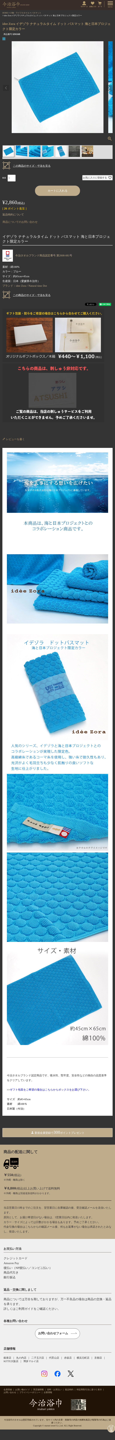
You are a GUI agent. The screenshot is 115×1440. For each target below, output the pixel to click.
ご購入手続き (111, 1429)
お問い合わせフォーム (53, 1333)
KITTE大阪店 (11, 1361)
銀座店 (7, 1357)
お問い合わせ (10, 1392)
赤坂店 (68, 1357)
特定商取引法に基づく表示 (89, 1389)
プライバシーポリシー (29, 1392)
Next (109, 88)
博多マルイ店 (31, 1361)
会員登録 (8, 1389)
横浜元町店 (83, 1357)
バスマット (36, 13)
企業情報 (48, 1392)
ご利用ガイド (25, 1308)
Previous (6, 88)
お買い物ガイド (22, 1389)
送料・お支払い (54, 1389)
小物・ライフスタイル (19, 13)
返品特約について (13, 214)
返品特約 (69, 1389)
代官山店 (54, 1357)
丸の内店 (21, 1357)
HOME (5, 13)
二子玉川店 (37, 1357)
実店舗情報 (38, 1389)
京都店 (98, 1357)
